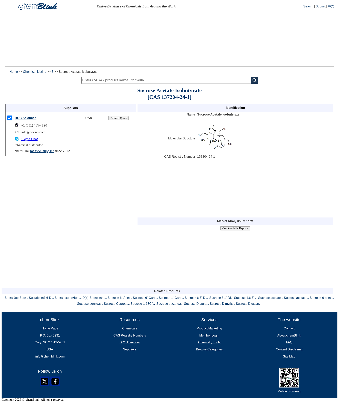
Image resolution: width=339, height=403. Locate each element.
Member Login (209, 335)
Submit (320, 6)
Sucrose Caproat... (117, 303)
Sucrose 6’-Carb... (145, 297)
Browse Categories (209, 349)
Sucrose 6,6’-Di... (197, 297)
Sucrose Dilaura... (196, 303)
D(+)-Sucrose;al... (94, 297)
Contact (289, 328)
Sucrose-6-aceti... (322, 297)
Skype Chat (29, 139)
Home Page (50, 328)
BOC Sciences (25, 118)
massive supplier (42, 151)
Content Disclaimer (289, 349)
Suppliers (129, 349)
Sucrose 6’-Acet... (120, 297)
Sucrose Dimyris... (222, 303)
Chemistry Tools (209, 342)
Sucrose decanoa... (169, 303)
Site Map (289, 356)
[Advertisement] (119, 38)
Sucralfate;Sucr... (16, 297)
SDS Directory (130, 342)
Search (308, 6)
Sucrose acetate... (270, 297)
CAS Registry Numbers (129, 335)
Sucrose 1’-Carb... (171, 297)
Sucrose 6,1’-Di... (221, 297)
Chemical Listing (34, 71)
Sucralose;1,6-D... (41, 297)
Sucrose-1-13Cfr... (143, 303)
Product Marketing (209, 328)
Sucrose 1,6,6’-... (245, 297)
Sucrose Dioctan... (248, 303)
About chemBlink (289, 335)
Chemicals (129, 328)
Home (13, 71)
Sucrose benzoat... (90, 303)
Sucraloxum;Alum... (68, 297)
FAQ (289, 342)
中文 (331, 6)
